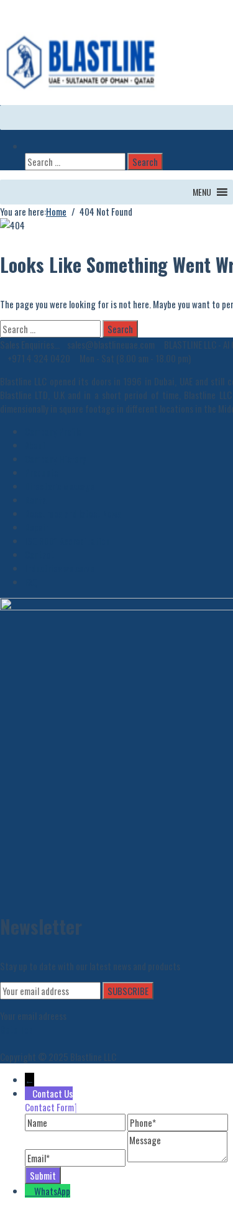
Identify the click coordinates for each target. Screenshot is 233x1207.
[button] (202, 192)
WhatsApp (52, 1191)
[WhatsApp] (29, 1191)
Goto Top (16, 1029)
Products (41, 472)
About (35, 445)
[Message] (177, 1158)
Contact (40, 554)
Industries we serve (59, 568)
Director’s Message (59, 486)
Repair (36, 527)
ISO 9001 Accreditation (67, 541)
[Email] (76, 1158)
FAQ (31, 582)
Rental (36, 500)
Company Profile (53, 431)
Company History (55, 459)
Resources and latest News (73, 513)
